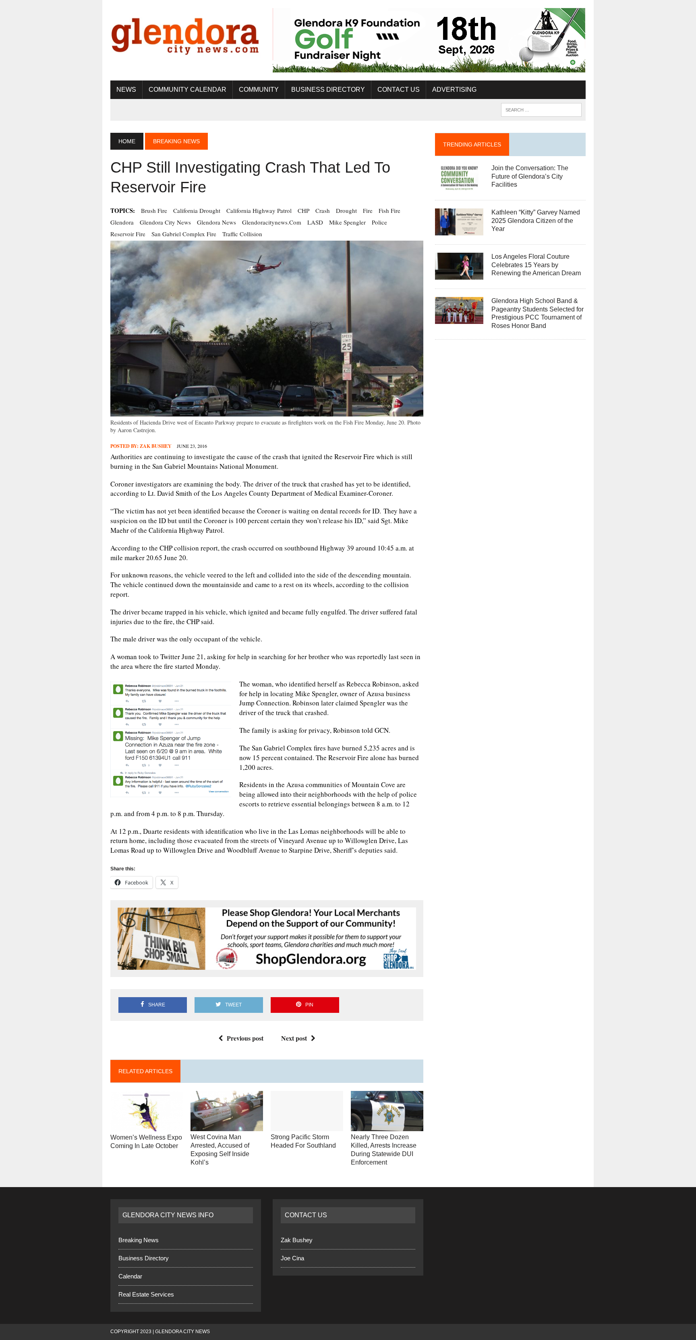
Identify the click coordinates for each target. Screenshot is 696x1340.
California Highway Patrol (259, 210)
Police (379, 222)
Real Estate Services (146, 1294)
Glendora (122, 222)
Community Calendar (187, 89)
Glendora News (216, 222)
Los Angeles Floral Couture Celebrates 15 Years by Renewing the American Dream (536, 265)
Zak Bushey (156, 446)
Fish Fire (389, 210)
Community (259, 89)
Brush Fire (154, 210)
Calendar (130, 1276)
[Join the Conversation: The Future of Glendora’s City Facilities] (459, 185)
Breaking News (138, 1240)
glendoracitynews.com (271, 222)
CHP (303, 210)
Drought (346, 210)
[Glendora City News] (185, 33)
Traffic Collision (242, 234)
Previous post (245, 1038)
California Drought (196, 210)
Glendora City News (165, 222)
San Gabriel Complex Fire (183, 234)
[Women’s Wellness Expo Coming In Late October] (146, 1126)
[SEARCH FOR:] (541, 109)
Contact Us (398, 89)
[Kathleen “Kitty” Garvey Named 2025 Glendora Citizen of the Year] (459, 230)
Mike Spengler (347, 222)
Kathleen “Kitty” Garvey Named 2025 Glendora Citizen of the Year (535, 221)
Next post (294, 1038)
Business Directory (328, 89)
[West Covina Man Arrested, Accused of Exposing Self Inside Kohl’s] (227, 1126)
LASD (315, 222)
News (126, 89)
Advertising (454, 89)
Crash (322, 210)
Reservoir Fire (127, 234)
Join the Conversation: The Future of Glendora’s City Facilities (529, 176)
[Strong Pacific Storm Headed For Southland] (307, 1126)
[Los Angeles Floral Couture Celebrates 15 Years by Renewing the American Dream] (459, 274)
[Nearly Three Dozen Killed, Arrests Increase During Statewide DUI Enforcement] (387, 1126)
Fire (368, 210)
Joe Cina (292, 1258)
